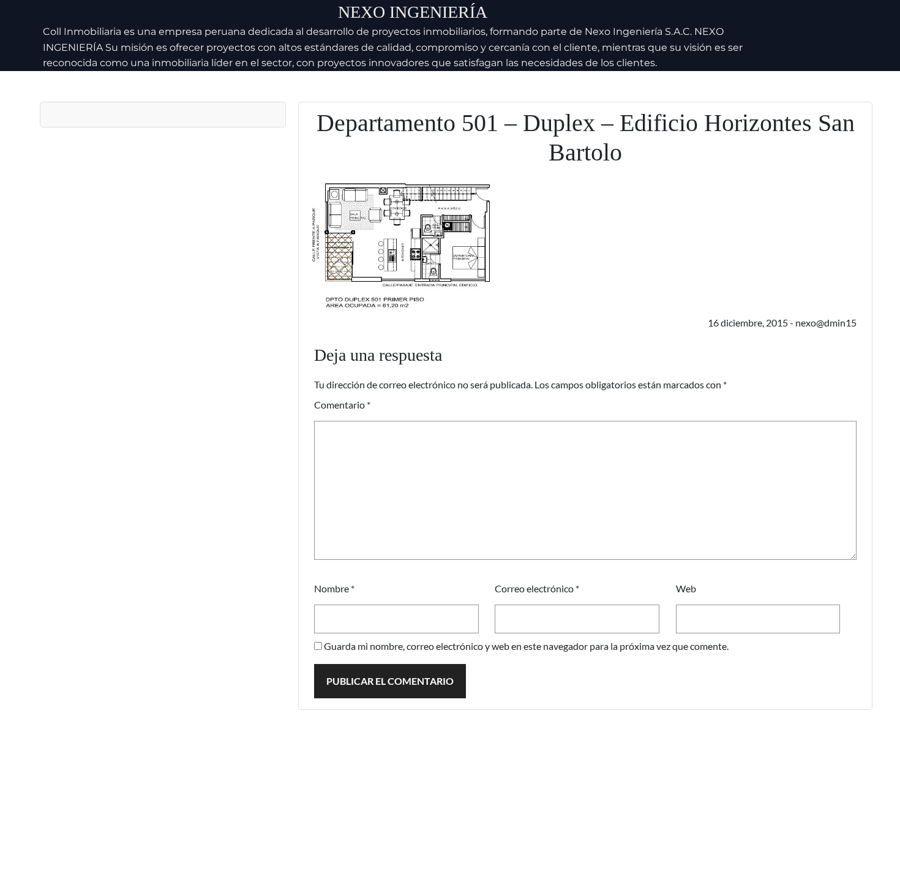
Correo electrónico (537, 588)
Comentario (342, 404)
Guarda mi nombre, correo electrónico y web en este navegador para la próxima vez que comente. (526, 646)
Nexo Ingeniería (412, 11)
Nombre (334, 588)
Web (686, 588)
